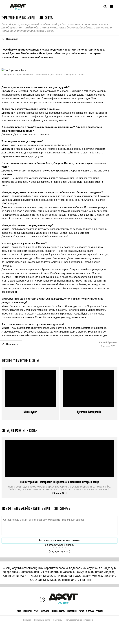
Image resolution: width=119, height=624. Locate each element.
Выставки (45, 611)
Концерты (27, 611)
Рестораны (72, 611)
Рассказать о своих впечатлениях (59, 540)
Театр (36, 611)
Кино (19, 611)
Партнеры (57, 620)
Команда (27, 620)
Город (81, 611)
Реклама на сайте (42, 620)
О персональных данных (75, 579)
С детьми (90, 611)
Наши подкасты (58, 611)
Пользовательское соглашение (79, 620)
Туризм (99, 611)
